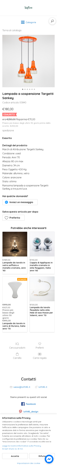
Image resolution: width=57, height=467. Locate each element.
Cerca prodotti (17, 347)
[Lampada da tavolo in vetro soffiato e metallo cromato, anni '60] (14, 244)
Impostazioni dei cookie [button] (28, 463)
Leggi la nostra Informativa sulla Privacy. (21, 445)
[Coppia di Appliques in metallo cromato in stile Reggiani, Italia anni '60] (42, 244)
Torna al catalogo (11, 30)
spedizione (8, 130)
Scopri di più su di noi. (12, 448)
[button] (20, 202)
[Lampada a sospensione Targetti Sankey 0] (28, 61)
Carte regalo (40, 357)
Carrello (17, 357)
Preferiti (40, 347)
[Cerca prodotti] (52, 21)
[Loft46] (28, 7)
